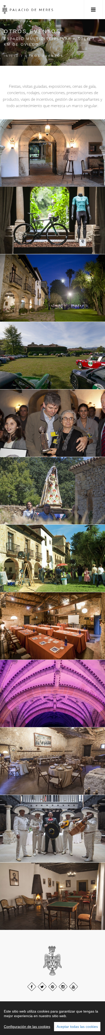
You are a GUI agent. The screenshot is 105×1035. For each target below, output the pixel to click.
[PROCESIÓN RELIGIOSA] (52, 491)
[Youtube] (73, 986)
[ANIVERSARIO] (52, 761)
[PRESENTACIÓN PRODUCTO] (52, 220)
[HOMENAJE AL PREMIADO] (52, 423)
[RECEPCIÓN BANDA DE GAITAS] (52, 288)
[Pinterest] (52, 986)
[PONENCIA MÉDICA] (52, 693)
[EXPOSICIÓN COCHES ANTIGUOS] (52, 355)
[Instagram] (63, 986)
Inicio (11, 55)
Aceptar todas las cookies (77, 1027)
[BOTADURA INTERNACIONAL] (52, 829)
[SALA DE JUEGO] (52, 896)
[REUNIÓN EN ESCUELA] (52, 626)
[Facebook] (32, 986)
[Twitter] (42, 986)
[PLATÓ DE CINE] (52, 558)
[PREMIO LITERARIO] (52, 153)
